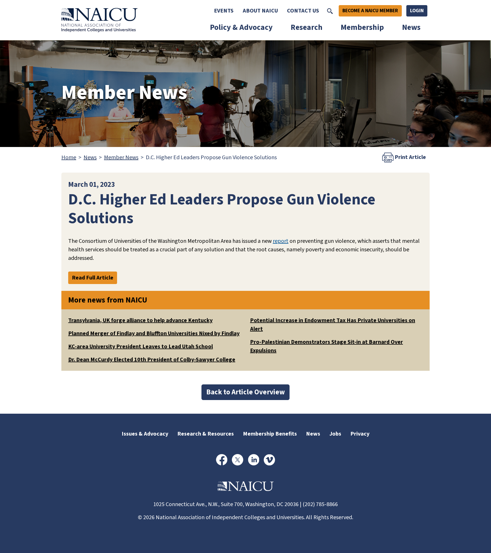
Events (224, 11)
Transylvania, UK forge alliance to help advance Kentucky (140, 320)
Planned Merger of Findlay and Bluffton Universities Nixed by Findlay (154, 333)
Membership (362, 27)
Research (307, 27)
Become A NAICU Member (370, 10)
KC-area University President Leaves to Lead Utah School (140, 347)
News (411, 27)
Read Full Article (92, 278)
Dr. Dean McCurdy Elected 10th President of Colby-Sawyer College (151, 360)
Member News (121, 157)
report (280, 241)
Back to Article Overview (245, 392)
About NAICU (260, 11)
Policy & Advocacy (241, 27)
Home (68, 157)
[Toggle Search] (329, 11)
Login (417, 10)
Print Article (410, 157)
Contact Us (303, 11)
